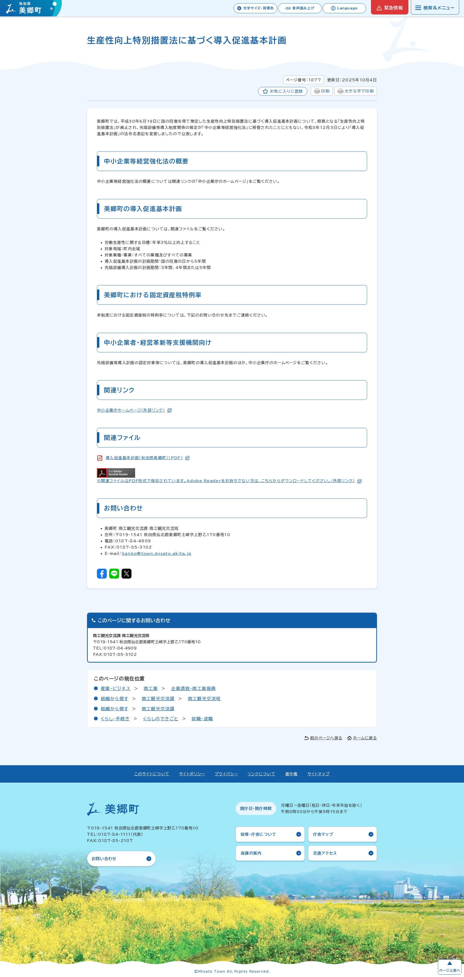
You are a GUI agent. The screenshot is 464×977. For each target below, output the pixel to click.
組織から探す (115, 698)
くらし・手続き (115, 718)
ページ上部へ (449, 970)
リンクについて (262, 774)
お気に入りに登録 (286, 91)
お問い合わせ (104, 859)
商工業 (151, 688)
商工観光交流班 (204, 698)
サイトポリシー (192, 774)
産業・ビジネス (115, 688)
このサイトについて (152, 774)
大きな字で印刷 (359, 91)
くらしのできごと (161, 718)
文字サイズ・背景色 (258, 8)
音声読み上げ (303, 8)
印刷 (325, 91)
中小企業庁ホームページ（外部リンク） (131, 410)
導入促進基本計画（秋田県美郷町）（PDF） (144, 458)
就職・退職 (202, 718)
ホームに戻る (365, 738)
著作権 (291, 774)
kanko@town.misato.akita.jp (156, 553)
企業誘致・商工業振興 (193, 688)
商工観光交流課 (158, 698)
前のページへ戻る (326, 738)
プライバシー (226, 774)
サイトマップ (318, 774)
